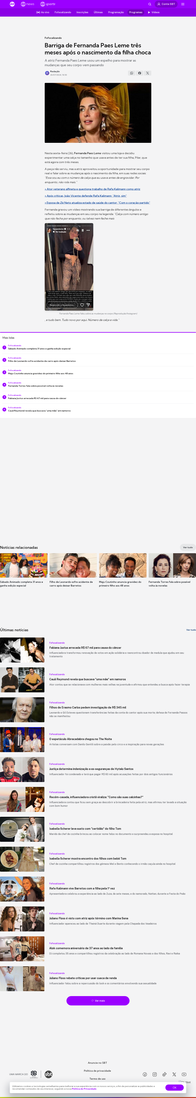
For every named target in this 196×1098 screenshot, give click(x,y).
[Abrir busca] (150, 4)
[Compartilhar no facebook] (139, 73)
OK (174, 1087)
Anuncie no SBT (97, 1062)
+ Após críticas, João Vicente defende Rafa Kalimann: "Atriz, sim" (86, 196)
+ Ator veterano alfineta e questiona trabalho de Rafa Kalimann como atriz (92, 189)
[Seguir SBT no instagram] (154, 1074)
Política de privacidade (97, 1070)
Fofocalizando (53, 37)
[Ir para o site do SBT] (48, 1074)
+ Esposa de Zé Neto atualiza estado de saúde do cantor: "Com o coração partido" (97, 202)
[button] (23, 574)
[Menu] (182, 4)
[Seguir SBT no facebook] (144, 1074)
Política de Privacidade (84, 1088)
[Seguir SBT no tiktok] (164, 1074)
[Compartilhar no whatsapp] (131, 73)
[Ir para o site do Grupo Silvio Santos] (25, 1074)
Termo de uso (97, 1078)
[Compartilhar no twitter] (147, 73)
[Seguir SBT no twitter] (174, 1074)
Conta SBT (168, 4)
